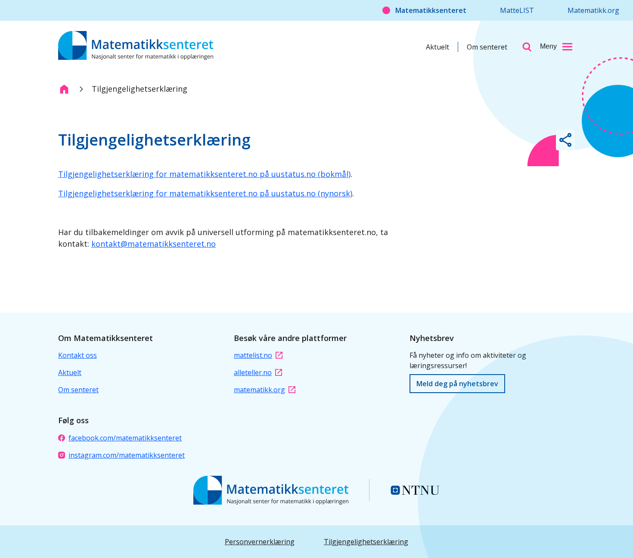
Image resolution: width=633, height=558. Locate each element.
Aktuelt (437, 47)
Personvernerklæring (260, 541)
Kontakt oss (77, 355)
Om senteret (487, 47)
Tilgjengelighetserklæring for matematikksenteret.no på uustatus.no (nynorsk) (205, 193)
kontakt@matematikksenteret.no (153, 244)
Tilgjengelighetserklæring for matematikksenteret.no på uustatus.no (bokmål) (204, 174)
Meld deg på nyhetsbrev (457, 383)
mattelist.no (253, 355)
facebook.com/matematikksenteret (125, 438)
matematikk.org (259, 389)
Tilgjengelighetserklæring (366, 541)
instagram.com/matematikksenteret (126, 455)
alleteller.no (253, 372)
